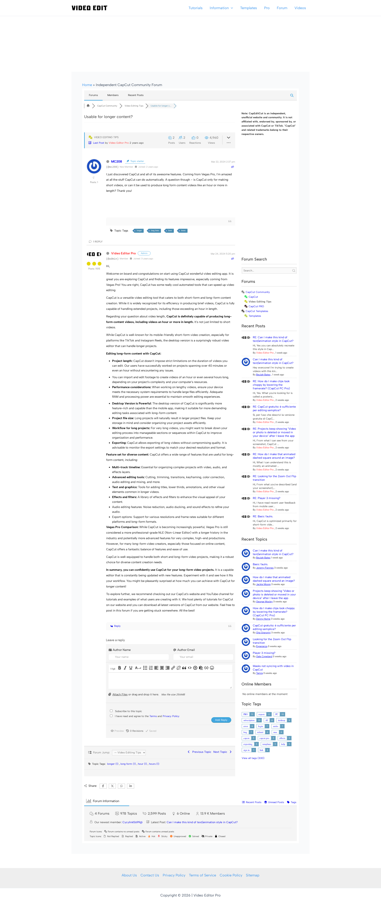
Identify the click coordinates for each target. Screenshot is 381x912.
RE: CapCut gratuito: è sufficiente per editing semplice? (274, 408)
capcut (246, 738)
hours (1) (154, 763)
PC (276, 714)
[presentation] (113, 668)
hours (183, 230)
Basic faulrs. (260, 564)
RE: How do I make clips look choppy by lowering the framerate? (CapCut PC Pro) (271, 385)
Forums (93, 95)
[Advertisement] (190, 44)
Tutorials (196, 8)
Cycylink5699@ (132, 822)
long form (155, 230)
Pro (267, 8)
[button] (231, 8)
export (262, 714)
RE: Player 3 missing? (266, 498)
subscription (249, 720)
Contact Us (149, 875)
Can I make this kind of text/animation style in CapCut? (273, 361)
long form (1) (128, 763)
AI (267, 720)
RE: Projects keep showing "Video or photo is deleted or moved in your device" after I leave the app (274, 432)
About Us (129, 875)
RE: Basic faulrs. (263, 516)
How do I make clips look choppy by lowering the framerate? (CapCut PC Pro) (274, 612)
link (261, 749)
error (245, 726)
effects (282, 738)
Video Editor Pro (119, 142)
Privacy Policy (171, 716)
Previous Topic (201, 752)
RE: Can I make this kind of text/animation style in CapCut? (273, 339)
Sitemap (252, 875)
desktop (281, 720)
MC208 (116, 161)
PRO (245, 714)
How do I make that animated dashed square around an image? (274, 579)
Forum (282, 8)
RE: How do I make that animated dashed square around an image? (274, 456)
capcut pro (264, 738)
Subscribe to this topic (128, 711)
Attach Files (120, 694)
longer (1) (113, 763)
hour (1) (143, 763)
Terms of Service (202, 875)
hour (170, 230)
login (260, 726)
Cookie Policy (231, 875)
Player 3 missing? (264, 653)
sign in (246, 749)
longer (139, 230)
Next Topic (221, 752)
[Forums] (88, 106)
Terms (153, 716)
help (283, 743)
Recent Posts (135, 95)
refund (260, 732)
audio (275, 726)
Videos (300, 8)
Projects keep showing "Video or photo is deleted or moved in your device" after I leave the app (274, 594)
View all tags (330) (253, 758)
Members (112, 95)
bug (245, 732)
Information (219, 8)
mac (275, 732)
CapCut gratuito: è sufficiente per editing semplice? (274, 627)
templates (267, 743)
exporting (247, 743)
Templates (248, 8)
